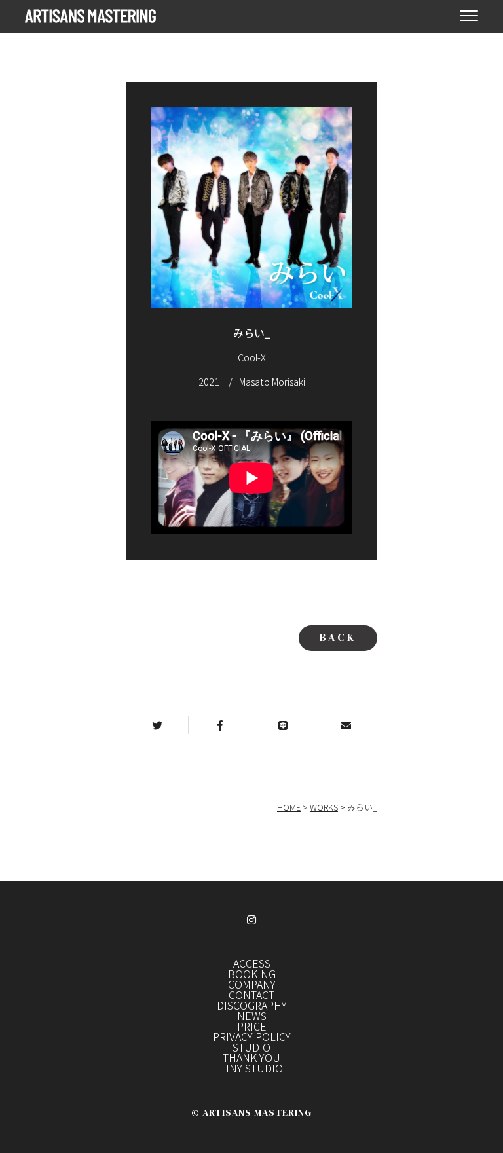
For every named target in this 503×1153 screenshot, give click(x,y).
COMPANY (252, 984)
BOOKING (252, 973)
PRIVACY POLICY (252, 1036)
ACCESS (251, 963)
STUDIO (251, 1047)
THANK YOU (251, 1057)
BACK (338, 637)
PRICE (252, 1026)
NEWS (252, 1015)
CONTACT (251, 994)
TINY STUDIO (251, 1068)
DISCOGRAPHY (252, 1005)
